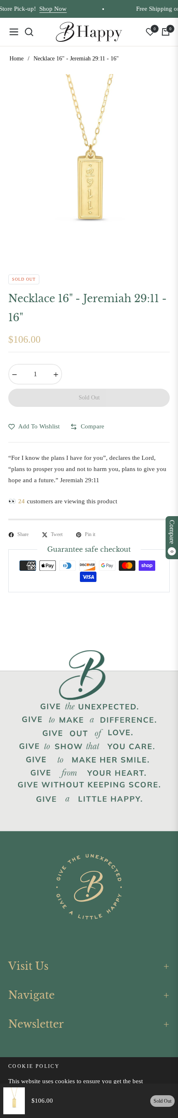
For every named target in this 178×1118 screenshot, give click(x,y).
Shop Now (47, 8)
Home (17, 58)
